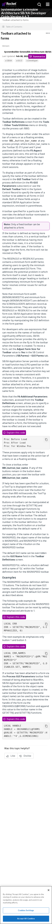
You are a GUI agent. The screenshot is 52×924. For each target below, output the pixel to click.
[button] (26, 26)
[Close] (48, 890)
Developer (33, 60)
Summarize (39, 56)
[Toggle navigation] (48, 4)
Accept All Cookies (26, 918)
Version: (6, 45)
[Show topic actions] (48, 33)
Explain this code (16, 432)
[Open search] (39, 4)
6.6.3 (20, 60)
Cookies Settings (26, 910)
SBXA (9, 60)
